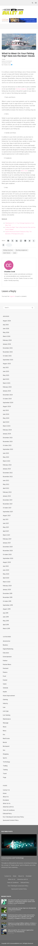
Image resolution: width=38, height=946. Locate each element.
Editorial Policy (7, 813)
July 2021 (5, 519)
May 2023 (6, 457)
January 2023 (7, 469)
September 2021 (8, 512)
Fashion (5, 661)
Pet (4, 735)
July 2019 (5, 613)
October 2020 (7, 555)
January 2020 (7, 590)
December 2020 (8, 547)
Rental (5, 742)
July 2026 (6, 325)
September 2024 (8, 403)
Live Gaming (6, 715)
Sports (5, 758)
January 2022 (7, 496)
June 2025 (6, 371)
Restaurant (6, 746)
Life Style (5, 711)
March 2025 (6, 383)
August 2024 (7, 407)
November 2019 (7, 597)
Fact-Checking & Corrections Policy (13, 817)
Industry (5, 703)
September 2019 (8, 605)
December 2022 (8, 473)
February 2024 (7, 430)
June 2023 (6, 453)
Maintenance (7, 719)
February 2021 (7, 539)
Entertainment (7, 657)
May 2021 (6, 527)
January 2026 (7, 344)
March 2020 (6, 582)
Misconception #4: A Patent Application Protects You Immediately (20, 931)
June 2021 (6, 523)
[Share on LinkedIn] (16, 240)
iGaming (5, 700)
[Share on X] (12, 240)
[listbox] (19, 853)
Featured (5, 668)
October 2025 (7, 356)
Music (4, 727)
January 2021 (7, 543)
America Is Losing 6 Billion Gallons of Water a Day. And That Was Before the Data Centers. (22, 924)
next (35, 843)
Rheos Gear (24, 171)
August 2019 (6, 609)
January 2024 (7, 434)
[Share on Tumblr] (33, 240)
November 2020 (8, 551)
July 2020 (6, 566)
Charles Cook (7, 65)
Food (4, 676)
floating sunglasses (21, 89)
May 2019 (6, 621)
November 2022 (8, 477)
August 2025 (7, 364)
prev (2, 843)
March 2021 (6, 535)
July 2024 (6, 410)
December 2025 (8, 348)
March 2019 (6, 629)
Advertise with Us (8, 807)
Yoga (4, 777)
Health (5, 692)
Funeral (5, 680)
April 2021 (6, 531)
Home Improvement (9, 696)
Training (5, 770)
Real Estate (6, 739)
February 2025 (7, 387)
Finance (5, 672)
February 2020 (7, 586)
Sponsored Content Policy (10, 820)
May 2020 (6, 574)
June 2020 (6, 570)
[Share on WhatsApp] (21, 240)
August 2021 (6, 516)
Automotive (6, 641)
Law (4, 707)
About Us (6, 797)
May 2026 (6, 333)
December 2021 (7, 500)
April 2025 (6, 379)
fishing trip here (8, 250)
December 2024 (8, 395)
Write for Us (6, 803)
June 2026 (6, 329)
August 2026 (7, 321)
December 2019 (7, 594)
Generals (5, 688)
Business (5, 645)
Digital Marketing (8, 649)
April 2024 (6, 422)
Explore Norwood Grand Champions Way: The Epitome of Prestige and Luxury (18, 233)
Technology (6, 762)
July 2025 (6, 368)
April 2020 (6, 578)
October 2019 (7, 601)
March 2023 (6, 461)
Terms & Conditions (9, 810)
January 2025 (7, 391)
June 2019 (6, 617)
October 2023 (7, 445)
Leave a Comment (7, 61)
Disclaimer (6, 800)
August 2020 (7, 562)
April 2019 (6, 625)
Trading (5, 766)
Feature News (7, 665)
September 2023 (8, 449)
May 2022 (6, 484)
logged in (12, 296)
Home (4, 793)
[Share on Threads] (3, 245)
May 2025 (6, 375)
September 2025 (8, 360)
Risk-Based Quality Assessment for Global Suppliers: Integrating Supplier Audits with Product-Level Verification (21, 901)
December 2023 (7, 438)
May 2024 (6, 418)
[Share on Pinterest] (25, 240)
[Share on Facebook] (8, 240)
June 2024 (6, 414)
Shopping (5, 754)
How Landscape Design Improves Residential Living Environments (22, 909)
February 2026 (7, 340)
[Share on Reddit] (29, 240)
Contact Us (6, 790)
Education (6, 653)
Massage (5, 723)
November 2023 (7, 442)
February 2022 (7, 492)
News (4, 731)
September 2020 (8, 558)
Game (4, 684)
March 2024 (6, 426)
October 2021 (7, 508)
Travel (3, 59)
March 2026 (6, 336)
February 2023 (7, 465)
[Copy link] (9, 245)
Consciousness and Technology (12, 858)
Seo (4, 750)
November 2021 (7, 504)
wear (14, 253)
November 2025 (8, 352)
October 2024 (7, 399)
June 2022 (6, 481)
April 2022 (6, 488)
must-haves (6, 253)
